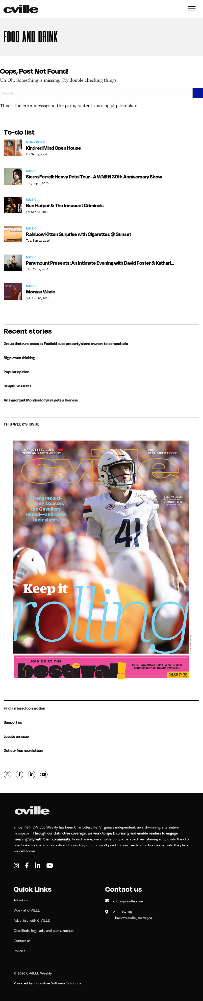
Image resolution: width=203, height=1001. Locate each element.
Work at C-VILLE (27, 910)
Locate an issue (16, 736)
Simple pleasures (17, 386)
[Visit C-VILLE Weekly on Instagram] (17, 865)
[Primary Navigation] (192, 8)
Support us (13, 722)
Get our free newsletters (23, 750)
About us (21, 900)
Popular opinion (16, 372)
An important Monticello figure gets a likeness (41, 400)
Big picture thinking (19, 357)
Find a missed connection (24, 708)
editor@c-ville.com (128, 901)
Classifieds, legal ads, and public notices (44, 930)
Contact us (22, 941)
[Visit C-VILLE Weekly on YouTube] (49, 865)
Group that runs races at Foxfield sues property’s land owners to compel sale (66, 343)
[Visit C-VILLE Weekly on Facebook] (27, 865)
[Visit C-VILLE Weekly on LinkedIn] (38, 865)
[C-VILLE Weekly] (23, 9)
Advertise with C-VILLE (32, 920)
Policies (19, 951)
